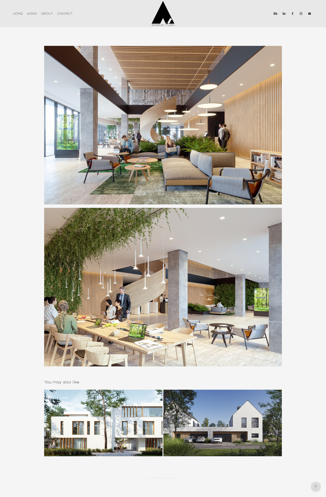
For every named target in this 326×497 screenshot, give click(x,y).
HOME (18, 13)
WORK (32, 13)
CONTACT (65, 13)
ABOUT (47, 13)
